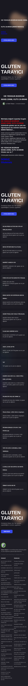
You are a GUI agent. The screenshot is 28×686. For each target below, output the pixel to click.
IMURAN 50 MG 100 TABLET (20, 666)
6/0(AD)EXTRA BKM (18, 624)
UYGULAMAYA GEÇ (9, 40)
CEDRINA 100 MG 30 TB (6, 599)
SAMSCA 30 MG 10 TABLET (20, 584)
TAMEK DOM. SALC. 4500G (20, 577)
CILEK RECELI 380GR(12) (7, 639)
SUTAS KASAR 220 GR (19, 617)
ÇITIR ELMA (16, 572)
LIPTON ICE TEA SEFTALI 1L (20, 641)
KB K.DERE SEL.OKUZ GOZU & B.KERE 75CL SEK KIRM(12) (7, 631)
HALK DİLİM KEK (4, 596)
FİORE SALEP (17, 570)
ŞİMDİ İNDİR (7, 531)
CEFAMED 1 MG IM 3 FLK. (7, 567)
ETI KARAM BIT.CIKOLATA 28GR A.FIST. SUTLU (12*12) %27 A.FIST (7, 668)
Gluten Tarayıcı (11, 103)
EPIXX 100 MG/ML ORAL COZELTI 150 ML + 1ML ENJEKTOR (19, 658)
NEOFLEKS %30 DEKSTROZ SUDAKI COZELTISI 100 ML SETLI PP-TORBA (20, 601)
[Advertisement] (14, 4)
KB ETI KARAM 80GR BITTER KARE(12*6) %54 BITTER (6, 678)
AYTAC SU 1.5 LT (18, 567)
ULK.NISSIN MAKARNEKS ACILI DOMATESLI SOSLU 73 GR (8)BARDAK (7, 593)
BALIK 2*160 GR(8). (5, 601)
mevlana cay (16, 575)
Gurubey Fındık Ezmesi (19, 561)
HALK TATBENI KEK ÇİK (6, 565)
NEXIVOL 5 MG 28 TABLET (20, 635)
